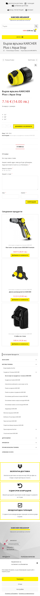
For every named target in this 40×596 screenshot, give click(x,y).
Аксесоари (5, 360)
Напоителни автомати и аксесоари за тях (16, 384)
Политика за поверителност (26, 593)
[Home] (3, 50)
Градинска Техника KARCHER (11, 372)
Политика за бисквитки (11, 593)
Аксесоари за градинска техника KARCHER (22, 135)
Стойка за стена (20, 336)
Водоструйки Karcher (9, 368)
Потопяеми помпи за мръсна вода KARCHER (17, 400)
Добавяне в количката (23, 126)
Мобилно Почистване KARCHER (12, 417)
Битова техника (7, 364)
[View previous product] (3, 60)
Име (4, 193)
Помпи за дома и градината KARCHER (15, 392)
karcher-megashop (20, 17)
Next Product (31, 60)
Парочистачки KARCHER (10, 421)
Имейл (23, 193)
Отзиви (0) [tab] (20, 147)
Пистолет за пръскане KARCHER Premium (20, 247)
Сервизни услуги (7, 452)
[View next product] (36, 60)
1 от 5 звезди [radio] (2, 170)
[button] (37, 563)
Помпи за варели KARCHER (12, 388)
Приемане (20, 579)
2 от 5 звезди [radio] (4, 170)
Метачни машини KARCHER (11, 413)
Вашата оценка (7, 168)
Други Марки (6, 438)
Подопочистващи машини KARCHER (13, 425)
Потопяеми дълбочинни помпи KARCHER (16, 396)
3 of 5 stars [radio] (6, 170)
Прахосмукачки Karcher (10, 429)
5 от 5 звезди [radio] (9, 170)
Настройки (20, 589)
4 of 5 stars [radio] (8, 170)
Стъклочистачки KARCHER (11, 433)
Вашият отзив (7, 174)
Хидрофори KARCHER (11, 409)
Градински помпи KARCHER (12, 380)
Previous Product (9, 60)
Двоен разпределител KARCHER (20, 292)
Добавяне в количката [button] (20, 255)
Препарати (5, 442)
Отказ (20, 584)
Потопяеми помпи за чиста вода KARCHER (16, 404)
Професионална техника (10, 447)
